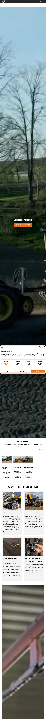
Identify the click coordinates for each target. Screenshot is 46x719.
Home (2, 5)
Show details (40, 367)
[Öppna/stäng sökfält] (39, 1)
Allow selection (23, 371)
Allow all (37, 371)
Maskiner (5, 5)
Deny (8, 371)
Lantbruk (9, 5)
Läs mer (40, 449)
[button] (41, 1)
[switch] (17, 364)
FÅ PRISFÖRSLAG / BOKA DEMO (23, 225)
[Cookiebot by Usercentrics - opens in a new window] (40, 347)
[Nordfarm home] (3, 1)
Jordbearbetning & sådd (15, 5)
